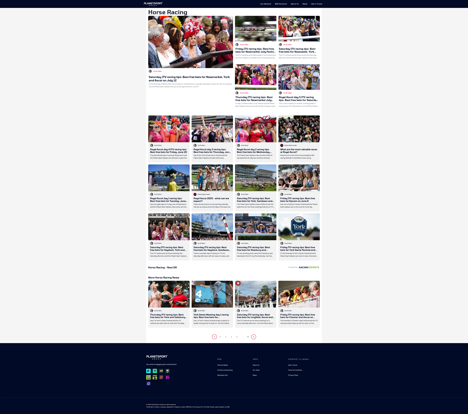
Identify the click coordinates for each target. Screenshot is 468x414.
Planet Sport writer (290, 145)
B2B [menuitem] (219, 359)
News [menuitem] (305, 4)
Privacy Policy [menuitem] (293, 375)
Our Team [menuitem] (256, 370)
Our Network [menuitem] (265, 4)
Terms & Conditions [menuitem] (295, 370)
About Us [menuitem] (295, 4)
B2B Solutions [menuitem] (281, 4)
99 (248, 337)
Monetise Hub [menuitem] (222, 375)
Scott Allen (157, 71)
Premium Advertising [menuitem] (225, 370)
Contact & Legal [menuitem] (298, 359)
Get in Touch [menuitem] (316, 4)
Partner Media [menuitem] (222, 365)
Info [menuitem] (255, 359)
